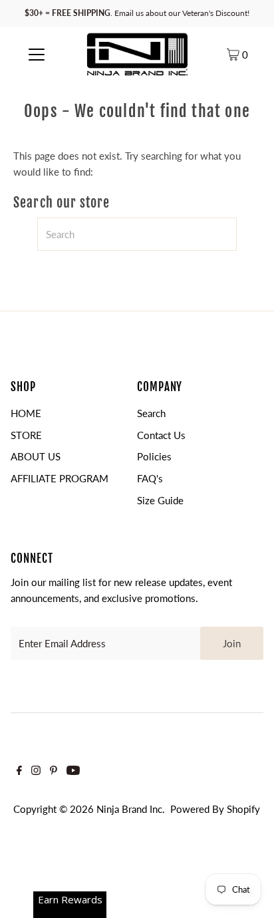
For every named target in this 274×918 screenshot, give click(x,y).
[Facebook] (19, 771)
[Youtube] (73, 771)
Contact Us (161, 435)
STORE (26, 435)
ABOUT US (36, 456)
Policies (154, 456)
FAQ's (150, 478)
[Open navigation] (36, 54)
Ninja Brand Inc (129, 809)
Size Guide (160, 500)
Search (151, 413)
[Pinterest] (54, 771)
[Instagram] (36, 771)
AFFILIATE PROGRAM (59, 478)
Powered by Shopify (215, 809)
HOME (26, 413)
